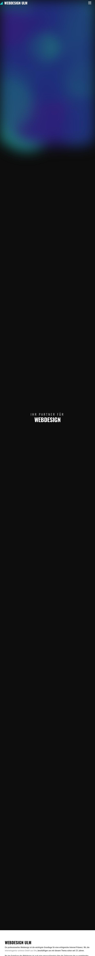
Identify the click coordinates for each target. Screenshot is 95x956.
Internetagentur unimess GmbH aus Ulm (21, 950)
